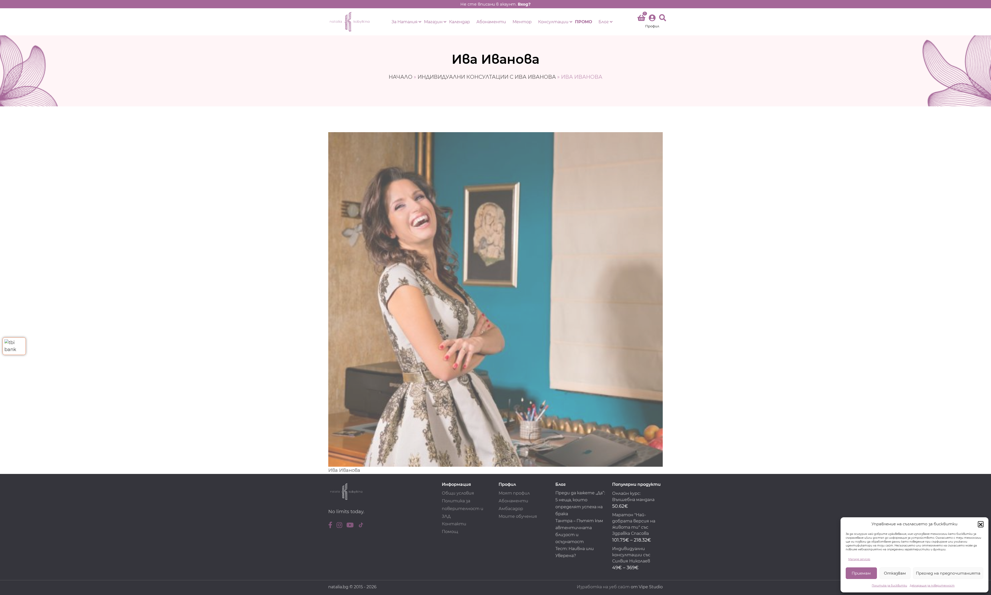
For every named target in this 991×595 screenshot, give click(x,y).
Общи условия (458, 493)
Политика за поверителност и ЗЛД (462, 508)
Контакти (454, 523)
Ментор (522, 21)
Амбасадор (511, 508)
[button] (980, 524)
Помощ (450, 531)
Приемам (861, 573)
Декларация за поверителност (932, 585)
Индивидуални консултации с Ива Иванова (487, 77)
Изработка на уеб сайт (603, 586)
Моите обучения (518, 516)
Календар (459, 21)
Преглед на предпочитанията (948, 573)
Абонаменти (491, 21)
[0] (641, 19)
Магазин (433, 21)
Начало (400, 77)
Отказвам (895, 573)
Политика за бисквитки (889, 585)
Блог (603, 21)
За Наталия (404, 21)
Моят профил (514, 493)
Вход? (524, 4)
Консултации (553, 21)
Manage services (859, 559)
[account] (652, 21)
